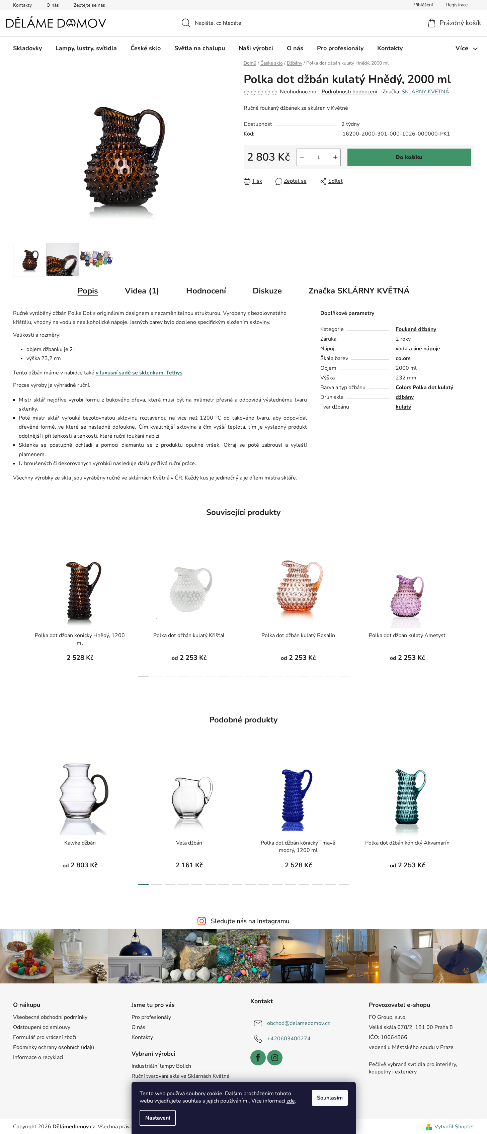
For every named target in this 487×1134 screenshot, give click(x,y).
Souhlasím (330, 1098)
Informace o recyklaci (38, 1057)
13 (317, 884)
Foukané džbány (416, 329)
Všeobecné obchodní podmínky (50, 1017)
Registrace (457, 5)
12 (304, 884)
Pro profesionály (151, 1017)
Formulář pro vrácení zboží (44, 1037)
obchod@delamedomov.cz (298, 1023)
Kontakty (22, 5)
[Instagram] (274, 1057)
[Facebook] (258, 1057)
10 (277, 884)
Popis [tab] (88, 290)
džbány (405, 397)
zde (291, 1101)
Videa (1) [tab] (142, 290)
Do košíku (409, 157)
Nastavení (157, 1118)
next (469, 612)
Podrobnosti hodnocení (349, 91)
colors (403, 358)
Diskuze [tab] (267, 290)
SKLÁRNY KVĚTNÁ (425, 91)
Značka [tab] (359, 290)
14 (330, 884)
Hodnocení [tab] (206, 290)
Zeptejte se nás (89, 5)
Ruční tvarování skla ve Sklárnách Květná (180, 1076)
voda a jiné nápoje (418, 348)
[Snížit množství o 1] (302, 157)
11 (290, 884)
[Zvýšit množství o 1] (335, 157)
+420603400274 (289, 1038)
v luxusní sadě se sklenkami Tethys (139, 372)
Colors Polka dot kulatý (424, 387)
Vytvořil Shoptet (454, 1126)
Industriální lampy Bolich (161, 1066)
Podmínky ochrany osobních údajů (53, 1047)
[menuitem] (27, 48)
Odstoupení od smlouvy (41, 1027)
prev (18, 612)
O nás (53, 5)
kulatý (403, 407)
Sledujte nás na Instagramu (250, 921)
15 (344, 884)
